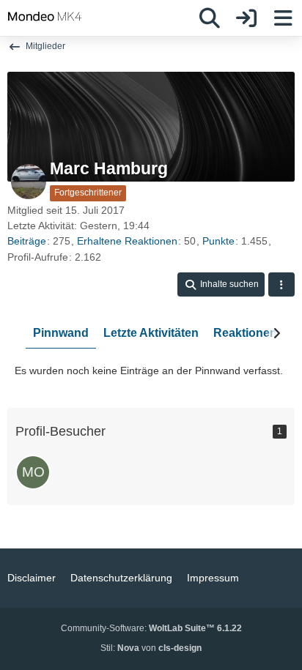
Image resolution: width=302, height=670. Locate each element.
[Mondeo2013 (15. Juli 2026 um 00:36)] (33, 472)
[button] (221, 284)
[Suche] (209, 18)
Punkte (218, 241)
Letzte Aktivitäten (151, 333)
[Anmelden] (246, 18)
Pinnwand (61, 333)
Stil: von (151, 648)
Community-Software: (151, 628)
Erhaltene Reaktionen (127, 241)
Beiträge (26, 241)
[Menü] (283, 18)
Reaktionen (245, 333)
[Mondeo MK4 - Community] (44, 16)
